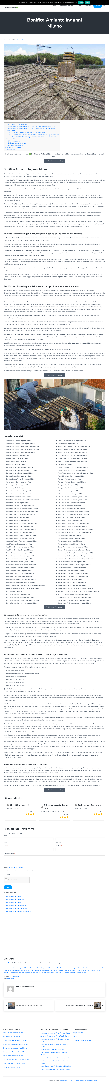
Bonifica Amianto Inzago (14, 902)
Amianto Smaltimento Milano (13, 1056)
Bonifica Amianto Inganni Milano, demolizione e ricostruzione (33, 137)
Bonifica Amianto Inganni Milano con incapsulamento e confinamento (31, 128)
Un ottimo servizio (14, 141)
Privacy (75, 1036)
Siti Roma (76, 1080)
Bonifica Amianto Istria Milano (16, 908)
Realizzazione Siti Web (66, 1080)
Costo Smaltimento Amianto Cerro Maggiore (56, 1066)
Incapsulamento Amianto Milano (14, 1063)
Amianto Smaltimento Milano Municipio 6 (55, 1058)
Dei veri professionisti (15, 145)
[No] (107, 2)
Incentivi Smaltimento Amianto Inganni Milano (19, 973)
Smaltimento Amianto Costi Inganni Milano (29, 970)
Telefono (59, 846)
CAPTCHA (7, 875)
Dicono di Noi (10, 139)
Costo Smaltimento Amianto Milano (15, 1040)
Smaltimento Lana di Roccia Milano (15, 1052)
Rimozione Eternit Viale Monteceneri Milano (55, 1069)
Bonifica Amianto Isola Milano (16, 905)
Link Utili (11, 149)
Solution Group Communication (88, 1080)
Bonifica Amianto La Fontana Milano (18, 911)
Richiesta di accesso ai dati (82, 1040)
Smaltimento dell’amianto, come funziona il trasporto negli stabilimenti (34, 135)
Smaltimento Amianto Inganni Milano (16, 968)
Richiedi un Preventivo (13, 147)
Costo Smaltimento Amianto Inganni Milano (68, 968)
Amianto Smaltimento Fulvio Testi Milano (55, 1036)
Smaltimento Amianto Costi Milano (15, 1048)
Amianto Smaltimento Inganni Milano (87, 970)
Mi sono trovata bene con (16, 143)
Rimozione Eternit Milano (11, 1036)
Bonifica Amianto (14, 976)
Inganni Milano (10, 978)
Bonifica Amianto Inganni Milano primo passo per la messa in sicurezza (31, 126)
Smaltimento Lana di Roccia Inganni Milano (59, 970)
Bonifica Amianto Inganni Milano (16, 124)
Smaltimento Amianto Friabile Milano (15, 1044)
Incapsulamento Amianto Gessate (52, 1050)
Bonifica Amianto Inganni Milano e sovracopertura (27, 133)
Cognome (58, 842)
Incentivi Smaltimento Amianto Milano (16, 1059)
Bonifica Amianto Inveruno (15, 899)
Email (6, 846)
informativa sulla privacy (16, 867)
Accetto (81, 2)
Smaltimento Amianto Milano (13, 1033)
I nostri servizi (10, 131)
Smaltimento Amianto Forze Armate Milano (55, 1033)
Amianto (7, 963)
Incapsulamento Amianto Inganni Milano (49, 973)
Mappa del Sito (78, 1033)
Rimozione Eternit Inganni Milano (41, 968)
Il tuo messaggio (9, 854)
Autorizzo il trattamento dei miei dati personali (20, 871)
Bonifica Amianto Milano (14, 896)
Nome (5, 842)
